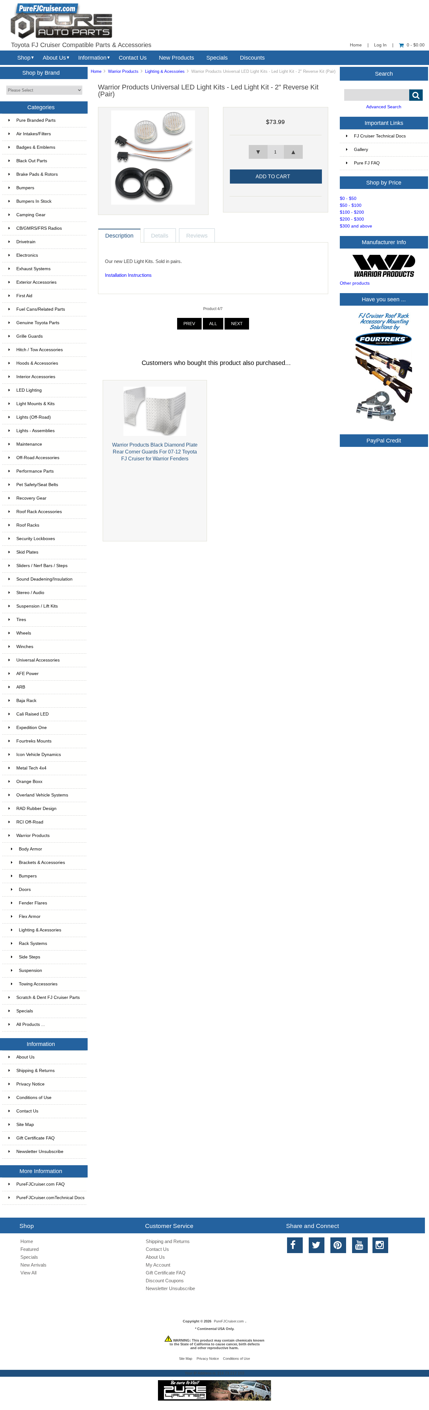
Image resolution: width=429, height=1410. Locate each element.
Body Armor (30, 849)
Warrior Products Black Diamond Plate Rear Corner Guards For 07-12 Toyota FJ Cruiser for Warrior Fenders (155, 451)
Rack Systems (33, 943)
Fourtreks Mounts (34, 741)
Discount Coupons (165, 1280)
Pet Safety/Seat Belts (37, 484)
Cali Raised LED (32, 714)
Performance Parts (35, 471)
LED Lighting (29, 390)
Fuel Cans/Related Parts (40, 309)
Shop (23, 58)
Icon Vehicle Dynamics (38, 754)
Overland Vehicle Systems (42, 795)
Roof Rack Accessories (39, 511)
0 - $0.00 (416, 45)
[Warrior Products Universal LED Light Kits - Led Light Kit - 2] (153, 203)
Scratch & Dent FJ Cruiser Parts (48, 997)
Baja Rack (26, 700)
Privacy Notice (30, 1084)
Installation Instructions (128, 275)
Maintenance (29, 444)
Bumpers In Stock (34, 201)
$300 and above (356, 226)
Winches (24, 646)
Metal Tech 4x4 (31, 768)
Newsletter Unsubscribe (39, 1151)
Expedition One (31, 727)
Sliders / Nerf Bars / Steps (42, 565)
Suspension (30, 970)
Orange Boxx (29, 781)
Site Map (25, 1124)
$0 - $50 (348, 198)
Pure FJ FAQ (367, 163)
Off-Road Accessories (37, 457)
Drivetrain (25, 241)
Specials (217, 58)
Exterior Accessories (36, 282)
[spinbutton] (275, 152)
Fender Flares (33, 903)
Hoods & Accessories (37, 363)
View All (28, 1272)
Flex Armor (30, 916)
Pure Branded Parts (36, 120)
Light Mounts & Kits (35, 403)
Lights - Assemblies (35, 430)
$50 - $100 (350, 205)
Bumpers (25, 187)
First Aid (24, 295)
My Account (158, 1265)
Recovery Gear (31, 498)
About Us (54, 58)
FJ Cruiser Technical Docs (380, 136)
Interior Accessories (35, 376)
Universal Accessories (38, 660)
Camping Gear (31, 214)
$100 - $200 (352, 212)
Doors (25, 889)
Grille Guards (29, 336)
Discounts (252, 58)
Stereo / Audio (30, 592)
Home (356, 45)
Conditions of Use (34, 1097)
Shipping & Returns (35, 1070)
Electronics (27, 255)
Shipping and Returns (168, 1241)
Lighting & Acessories (165, 71)
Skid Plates (27, 552)
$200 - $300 (352, 219)
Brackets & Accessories (42, 862)
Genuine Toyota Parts (37, 322)
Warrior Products (123, 71)
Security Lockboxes (35, 538)
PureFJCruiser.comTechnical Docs (50, 1197)
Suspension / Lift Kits (37, 606)
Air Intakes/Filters (33, 133)
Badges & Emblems (35, 147)
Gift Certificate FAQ (35, 1138)
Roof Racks (27, 525)
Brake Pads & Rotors (37, 174)
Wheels (23, 633)
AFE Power (27, 673)
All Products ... (30, 1024)
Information (92, 58)
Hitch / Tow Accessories (39, 349)
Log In (380, 45)
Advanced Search (383, 107)
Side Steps (29, 957)
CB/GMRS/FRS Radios (39, 228)
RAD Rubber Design (36, 808)
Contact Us (133, 58)
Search (384, 73)
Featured (29, 1249)
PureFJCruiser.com (229, 1321)
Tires (21, 619)
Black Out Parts (31, 160)
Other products (355, 283)
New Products (176, 58)
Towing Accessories (38, 984)
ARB (20, 687)
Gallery (361, 149)
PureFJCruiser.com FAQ (40, 1184)
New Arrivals (33, 1265)
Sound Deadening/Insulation (44, 579)
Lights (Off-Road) (33, 417)
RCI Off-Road (29, 822)
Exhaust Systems (33, 268)
